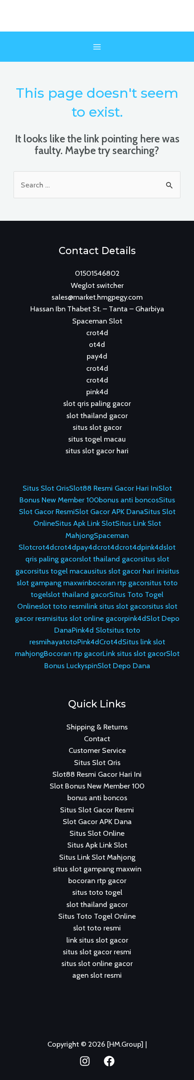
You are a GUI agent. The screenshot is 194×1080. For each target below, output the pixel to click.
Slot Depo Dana (123, 665)
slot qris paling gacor (97, 403)
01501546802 (97, 273)
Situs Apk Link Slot (85, 523)
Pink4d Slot (90, 629)
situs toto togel (97, 892)
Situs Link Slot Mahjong (97, 856)
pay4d (97, 355)
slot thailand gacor (97, 415)
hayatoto (62, 641)
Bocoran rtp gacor (73, 653)
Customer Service (97, 750)
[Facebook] (109, 1061)
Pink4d (88, 641)
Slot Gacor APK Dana (109, 511)
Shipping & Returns (97, 726)
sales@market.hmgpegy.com (97, 296)
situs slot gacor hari (97, 450)
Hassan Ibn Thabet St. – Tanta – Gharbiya (97, 308)
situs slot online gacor (88, 618)
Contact (97, 738)
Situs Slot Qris (46, 487)
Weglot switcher (97, 285)
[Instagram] (84, 1061)
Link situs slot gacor (134, 653)
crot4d (97, 332)
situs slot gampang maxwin (97, 868)
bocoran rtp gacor (117, 582)
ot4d (97, 344)
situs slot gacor (97, 427)
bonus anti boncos (129, 499)
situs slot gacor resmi (97, 951)
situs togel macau (97, 438)
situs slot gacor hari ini (128, 570)
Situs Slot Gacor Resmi (97, 809)
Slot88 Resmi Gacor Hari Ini (113, 487)
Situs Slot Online (97, 833)
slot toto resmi (63, 606)
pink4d (97, 391)
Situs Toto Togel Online (97, 916)
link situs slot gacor (117, 606)
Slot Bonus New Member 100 (97, 785)
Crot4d (110, 641)
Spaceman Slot (97, 320)
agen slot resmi (97, 975)
